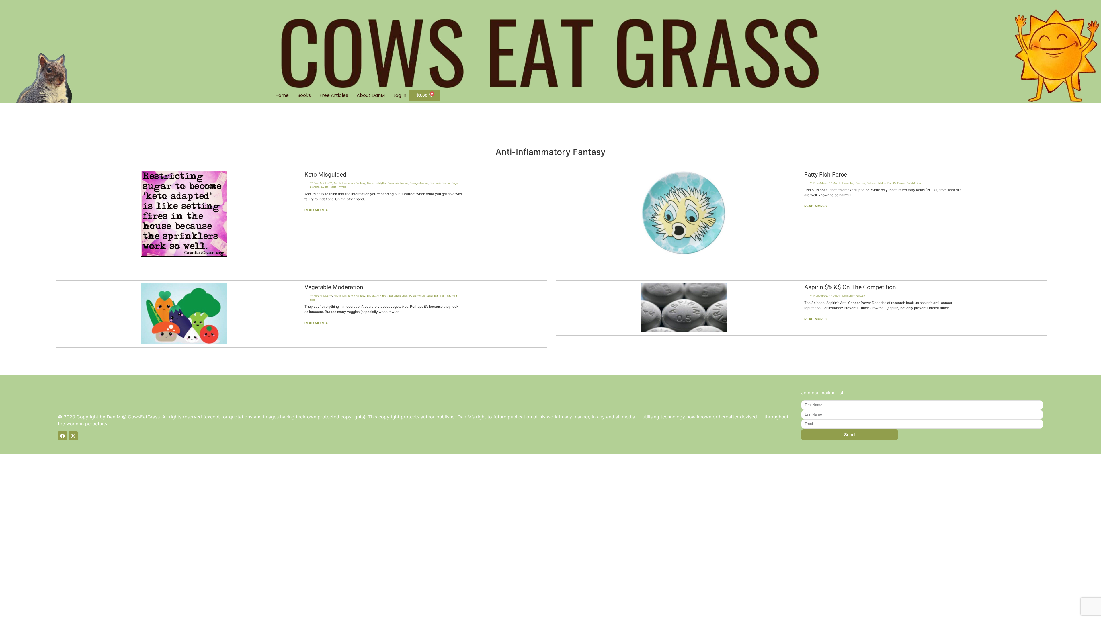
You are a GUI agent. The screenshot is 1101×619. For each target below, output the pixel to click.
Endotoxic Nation (398, 183)
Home (282, 95)
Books (304, 95)
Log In (399, 95)
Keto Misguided (325, 174)
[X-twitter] (73, 435)
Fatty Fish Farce (825, 174)
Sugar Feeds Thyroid (333, 186)
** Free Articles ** (321, 183)
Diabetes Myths (376, 183)
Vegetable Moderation (333, 287)
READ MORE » (316, 210)
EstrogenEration (419, 183)
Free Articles (333, 95)
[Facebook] (62, 435)
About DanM (371, 95)
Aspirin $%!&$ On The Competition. (851, 287)
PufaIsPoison (914, 183)
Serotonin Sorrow (440, 183)
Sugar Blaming (435, 295)
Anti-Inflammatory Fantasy (349, 183)
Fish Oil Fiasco (896, 183)
